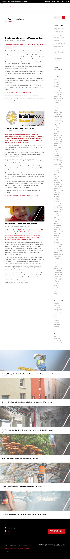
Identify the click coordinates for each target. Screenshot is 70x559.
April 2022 (56, 176)
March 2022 (57, 178)
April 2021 (56, 200)
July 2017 (56, 282)
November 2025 (58, 94)
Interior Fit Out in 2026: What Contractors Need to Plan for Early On (59, 58)
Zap (30, 545)
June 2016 (56, 289)
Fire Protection (58, 309)
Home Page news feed (18, 130)
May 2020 (56, 217)
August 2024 (57, 124)
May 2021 (56, 198)
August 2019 (57, 233)
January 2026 (57, 90)
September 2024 (58, 122)
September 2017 (58, 278)
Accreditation (57, 303)
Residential (57, 320)
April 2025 (56, 108)
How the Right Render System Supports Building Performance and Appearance (59, 38)
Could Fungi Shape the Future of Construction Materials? (58, 52)
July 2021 (56, 194)
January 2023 (57, 159)
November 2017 (58, 274)
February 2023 (58, 157)
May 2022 (56, 174)
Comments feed (58, 340)
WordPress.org (58, 342)
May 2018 (56, 262)
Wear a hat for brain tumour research (21, 128)
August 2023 (57, 147)
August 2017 (57, 280)
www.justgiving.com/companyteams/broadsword (18, 92)
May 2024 (56, 129)
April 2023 (56, 153)
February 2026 (58, 89)
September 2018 (58, 254)
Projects (56, 319)
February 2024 (58, 135)
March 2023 (57, 155)
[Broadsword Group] (7, 7)
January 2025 (57, 114)
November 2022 (58, 163)
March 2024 (57, 133)
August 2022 (57, 168)
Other (55, 317)
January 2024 (57, 137)
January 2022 (57, 182)
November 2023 (58, 141)
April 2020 (56, 219)
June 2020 (56, 215)
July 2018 (56, 258)
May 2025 (56, 106)
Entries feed (57, 338)
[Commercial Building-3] (24, 28)
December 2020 (58, 207)
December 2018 (58, 248)
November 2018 (58, 250)
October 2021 (57, 188)
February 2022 (58, 180)
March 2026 (57, 87)
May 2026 (56, 83)
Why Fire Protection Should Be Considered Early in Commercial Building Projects (59, 46)
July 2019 (56, 235)
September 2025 (58, 98)
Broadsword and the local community (21, 223)
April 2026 (56, 85)
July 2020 (56, 213)
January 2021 (57, 206)
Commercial (57, 307)
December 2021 (58, 184)
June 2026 (56, 81)
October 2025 (57, 96)
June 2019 (56, 237)
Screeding (56, 322)
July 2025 (56, 102)
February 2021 (58, 204)
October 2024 (57, 120)
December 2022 (58, 161)
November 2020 (58, 209)
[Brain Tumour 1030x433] (24, 118)
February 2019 (58, 245)
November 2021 (58, 186)
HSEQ (62, 1)
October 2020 (57, 211)
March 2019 (57, 243)
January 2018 (57, 270)
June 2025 (56, 104)
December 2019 (58, 227)
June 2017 (56, 284)
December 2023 (58, 139)
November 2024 (58, 118)
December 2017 (58, 272)
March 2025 (57, 110)
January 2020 (57, 225)
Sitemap (27, 548)
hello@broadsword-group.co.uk (11, 532)
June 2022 (56, 172)
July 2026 (56, 79)
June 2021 (56, 196)
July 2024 (56, 126)
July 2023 (56, 149)
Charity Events (19, 40)
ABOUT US (47, 1)
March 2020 (57, 221)
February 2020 (58, 223)
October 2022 (57, 165)
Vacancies (56, 326)
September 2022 (58, 167)
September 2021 (58, 190)
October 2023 (57, 143)
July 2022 (56, 170)
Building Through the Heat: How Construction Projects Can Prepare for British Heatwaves (59, 30)
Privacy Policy (19, 548)
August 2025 (57, 100)
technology (57, 324)
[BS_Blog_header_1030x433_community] (24, 213)
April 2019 (56, 241)
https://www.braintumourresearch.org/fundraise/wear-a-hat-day (22, 195)
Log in (55, 336)
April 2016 (56, 291)
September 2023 (58, 145)
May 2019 (56, 239)
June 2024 (56, 128)
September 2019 (58, 231)
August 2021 (57, 192)
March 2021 (57, 202)
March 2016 (57, 293)
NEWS (67, 1)
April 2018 (56, 264)
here (24, 280)
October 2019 (57, 229)
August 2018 (57, 256)
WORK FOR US (55, 1)
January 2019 (57, 246)
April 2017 (56, 288)
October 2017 (57, 276)
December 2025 (58, 92)
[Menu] (66, 7)
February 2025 (58, 112)
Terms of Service (9, 548)
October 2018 (57, 252)
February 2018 (58, 268)
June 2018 (56, 260)
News (23, 40)
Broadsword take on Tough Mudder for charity (24, 38)
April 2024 (56, 131)
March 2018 (57, 266)
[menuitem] (47, 1)
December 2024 (58, 116)
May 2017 (56, 286)
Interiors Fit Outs (58, 313)
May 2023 (56, 151)
